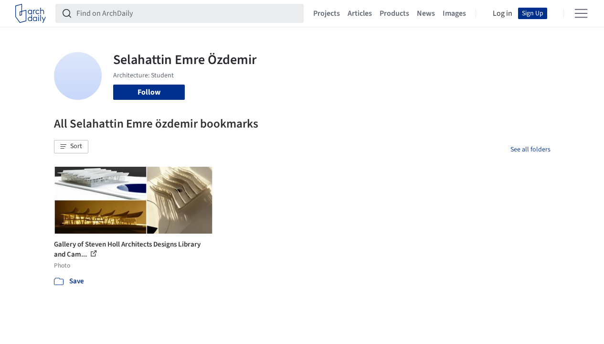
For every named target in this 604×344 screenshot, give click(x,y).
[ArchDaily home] (30, 13)
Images (454, 13)
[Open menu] (581, 13)
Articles (360, 13)
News (426, 13)
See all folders (530, 149)
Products (394, 13)
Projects (326, 13)
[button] (71, 146)
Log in (502, 13)
